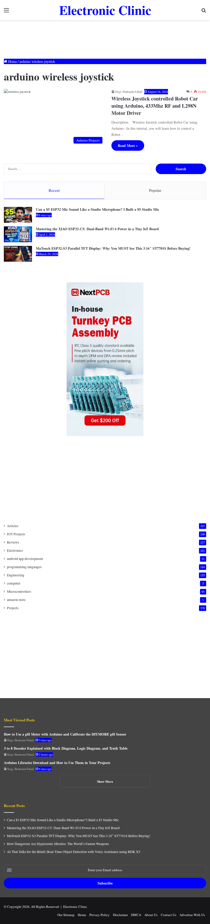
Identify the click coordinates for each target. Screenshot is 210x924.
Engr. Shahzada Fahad (128, 91)
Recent (54, 190)
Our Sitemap (66, 914)
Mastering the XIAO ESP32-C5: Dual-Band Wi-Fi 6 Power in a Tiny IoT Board (97, 229)
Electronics (15, 550)
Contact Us (168, 914)
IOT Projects (16, 534)
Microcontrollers (19, 591)
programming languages (24, 567)
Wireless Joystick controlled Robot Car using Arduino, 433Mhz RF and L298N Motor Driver (154, 106)
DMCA (136, 914)
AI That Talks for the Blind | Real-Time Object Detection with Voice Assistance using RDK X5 (73, 851)
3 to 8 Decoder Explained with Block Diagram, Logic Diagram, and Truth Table (66, 748)
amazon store (16, 599)
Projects (12, 608)
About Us (151, 914)
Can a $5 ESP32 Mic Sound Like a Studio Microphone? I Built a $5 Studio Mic (97, 209)
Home (12, 61)
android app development (25, 558)
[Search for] (203, 12)
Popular (155, 190)
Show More (105, 781)
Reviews (13, 542)
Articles (12, 526)
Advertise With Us (192, 914)
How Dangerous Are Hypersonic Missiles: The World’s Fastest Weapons (58, 843)
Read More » (128, 145)
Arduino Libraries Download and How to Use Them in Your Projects (57, 762)
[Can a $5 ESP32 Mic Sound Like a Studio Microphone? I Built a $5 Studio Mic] (18, 215)
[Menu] (6, 12)
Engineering (15, 575)
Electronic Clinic (75, 906)
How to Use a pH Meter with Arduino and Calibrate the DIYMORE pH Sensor (65, 734)
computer (13, 583)
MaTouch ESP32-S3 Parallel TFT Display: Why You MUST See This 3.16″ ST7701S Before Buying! (113, 248)
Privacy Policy (99, 914)
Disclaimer (120, 914)
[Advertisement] (105, 36)
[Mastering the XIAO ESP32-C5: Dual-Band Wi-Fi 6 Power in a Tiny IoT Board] (18, 234)
